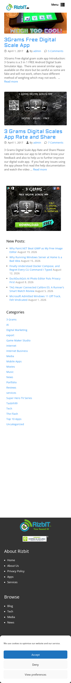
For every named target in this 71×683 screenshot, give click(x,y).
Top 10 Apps (13, 419)
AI (7, 324)
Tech (9, 408)
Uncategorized (15, 424)
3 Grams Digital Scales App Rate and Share (33, 134)
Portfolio (11, 382)
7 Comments (55, 142)
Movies (10, 366)
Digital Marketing (16, 330)
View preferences (35, 674)
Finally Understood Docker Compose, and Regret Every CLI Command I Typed (34, 267)
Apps (10, 576)
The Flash (12, 413)
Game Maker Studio (18, 340)
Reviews (11, 387)
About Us (13, 565)
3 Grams (11, 319)
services (11, 392)
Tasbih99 (11, 403)
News (9, 377)
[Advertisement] (35, 468)
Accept (35, 654)
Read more (11, 81)
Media (10, 356)
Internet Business (17, 351)
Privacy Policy (16, 571)
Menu (54, 4)
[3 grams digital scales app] (33, 208)
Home (11, 560)
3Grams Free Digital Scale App (30, 43)
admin (37, 51)
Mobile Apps (14, 361)
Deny (35, 664)
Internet (11, 345)
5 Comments (55, 51)
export (10, 335)
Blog (10, 606)
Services (12, 582)
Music (10, 372)
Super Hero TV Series (19, 398)
